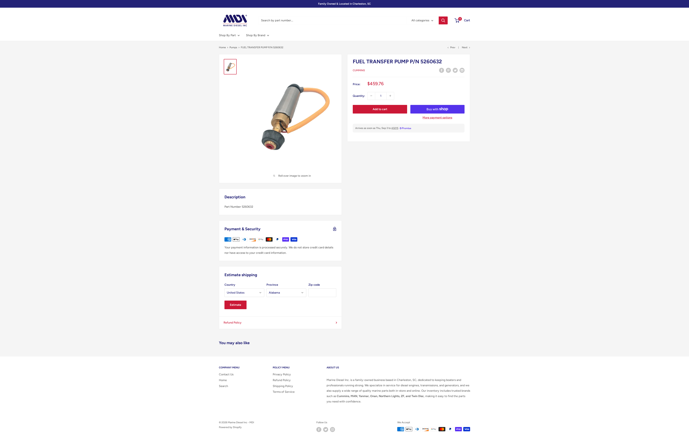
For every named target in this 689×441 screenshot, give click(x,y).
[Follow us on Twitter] (325, 429)
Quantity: (359, 95)
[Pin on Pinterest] (448, 70)
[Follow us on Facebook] (318, 429)
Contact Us (226, 374)
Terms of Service (284, 391)
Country (229, 284)
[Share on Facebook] (441, 70)
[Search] (443, 20)
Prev (452, 47)
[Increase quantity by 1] (390, 96)
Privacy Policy (282, 374)
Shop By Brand (255, 35)
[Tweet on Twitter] (455, 70)
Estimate (235, 304)
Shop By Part (227, 35)
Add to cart (380, 109)
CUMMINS (359, 70)
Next (464, 47)
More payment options (437, 117)
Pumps (233, 47)
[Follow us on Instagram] (332, 429)
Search (223, 386)
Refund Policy (233, 322)
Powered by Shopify (230, 427)
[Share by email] (462, 70)
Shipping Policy (283, 386)
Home (222, 47)
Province (272, 284)
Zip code (314, 284)
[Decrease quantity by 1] (371, 96)
